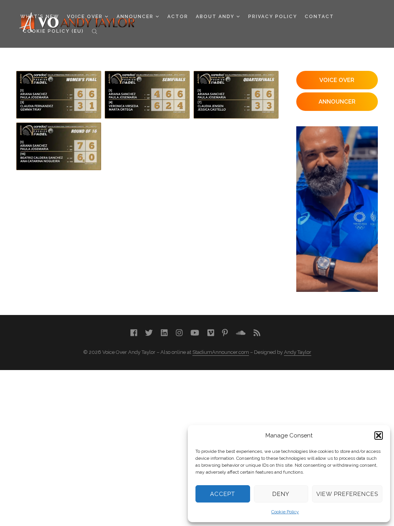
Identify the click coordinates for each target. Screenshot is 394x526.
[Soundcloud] (240, 333)
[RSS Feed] (257, 333)
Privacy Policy (272, 16)
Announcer (135, 16)
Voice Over (85, 16)
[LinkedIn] (164, 333)
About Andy (215, 16)
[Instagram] (179, 333)
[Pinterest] (225, 333)
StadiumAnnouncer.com (220, 352)
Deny (280, 494)
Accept (222, 494)
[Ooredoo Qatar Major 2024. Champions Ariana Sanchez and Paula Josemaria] (58, 95)
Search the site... (94, 31)
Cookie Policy (285, 511)
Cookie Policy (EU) (53, 31)
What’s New (39, 16)
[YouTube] (195, 333)
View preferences (347, 494)
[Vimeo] (210, 333)
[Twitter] (149, 333)
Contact (319, 16)
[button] (378, 435)
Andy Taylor (297, 352)
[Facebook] (134, 333)
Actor (177, 16)
